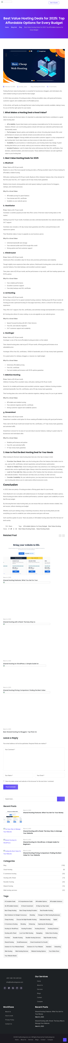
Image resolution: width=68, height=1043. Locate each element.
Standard (48, 946)
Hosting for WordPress (11, 928)
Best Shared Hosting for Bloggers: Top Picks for (20, 732)
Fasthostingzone (49, 1037)
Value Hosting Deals (43, 529)
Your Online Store (54, 951)
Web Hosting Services (21, 951)
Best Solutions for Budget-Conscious (16, 915)
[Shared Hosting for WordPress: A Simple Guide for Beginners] (12, 841)
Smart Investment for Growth (39, 942)
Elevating (23, 924)
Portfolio (7, 937)
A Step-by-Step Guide (42, 906)
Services (40, 989)
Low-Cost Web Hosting (26, 933)
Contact (39, 997)
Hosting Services (40, 928)
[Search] (62, 2)
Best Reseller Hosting (46, 910)
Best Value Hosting (54, 526)
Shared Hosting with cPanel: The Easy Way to (19, 622)
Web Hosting (8, 951)
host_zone (24, 86)
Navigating (39, 933)
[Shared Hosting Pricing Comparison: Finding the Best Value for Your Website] (12, 852)
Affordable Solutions (56, 901)
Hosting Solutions (53, 928)
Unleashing (57, 946)
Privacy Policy (9, 1020)
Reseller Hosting (8, 882)
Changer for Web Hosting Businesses (49, 915)
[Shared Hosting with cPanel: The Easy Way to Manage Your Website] (12, 830)
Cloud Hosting (7, 869)
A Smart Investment (27, 906)
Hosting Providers (26, 928)
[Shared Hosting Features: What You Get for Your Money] (12, 816)
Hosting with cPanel (39, 86)
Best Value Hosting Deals (27, 529)
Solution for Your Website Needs (14, 946)
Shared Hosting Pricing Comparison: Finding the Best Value (24, 690)
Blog (32, 86)
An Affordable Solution (11, 906)
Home (39, 981)
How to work (9, 1016)
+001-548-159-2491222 (13, 978)
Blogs (39, 993)
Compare (40, 1001)
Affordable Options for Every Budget (35, 526)
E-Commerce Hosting (11, 924)
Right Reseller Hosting (50, 937)
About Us (40, 985)
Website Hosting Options (38, 951)
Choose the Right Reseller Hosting (26, 919)
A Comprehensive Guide (25, 901)
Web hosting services (10, 890)
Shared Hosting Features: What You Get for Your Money (43, 813)
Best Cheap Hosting (10, 910)
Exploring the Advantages (45, 924)
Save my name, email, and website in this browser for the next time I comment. (29, 781)
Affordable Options (41, 901)
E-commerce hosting (9, 873)
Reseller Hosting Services (33, 937)
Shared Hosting (8, 886)
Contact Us (8, 1024)
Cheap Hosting (9, 919)
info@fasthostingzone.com (14, 982)
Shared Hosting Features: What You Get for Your (20, 580)
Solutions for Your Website (35, 946)
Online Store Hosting (51, 933)
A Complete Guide (10, 901)
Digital (55, 919)
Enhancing (32, 924)
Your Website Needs (11, 956)
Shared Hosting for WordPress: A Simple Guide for (21, 664)
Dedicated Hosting (45, 919)
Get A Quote (54, 2)
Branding (32, 915)
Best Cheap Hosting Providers (28, 910)
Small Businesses (22, 942)
